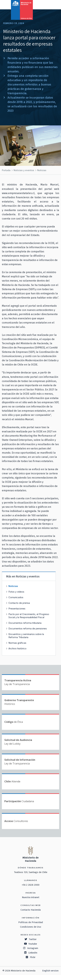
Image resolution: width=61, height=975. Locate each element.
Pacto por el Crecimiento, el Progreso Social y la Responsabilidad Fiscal (28, 616)
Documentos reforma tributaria (24, 622)
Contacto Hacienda (30, 909)
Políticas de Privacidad (30, 922)
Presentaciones (16, 608)
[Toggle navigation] (45, 4)
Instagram (32, 948)
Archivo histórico (17, 648)
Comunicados (15, 597)
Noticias (41, 170)
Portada (6, 170)
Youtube (32, 943)
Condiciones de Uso (30, 926)
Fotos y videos (16, 591)
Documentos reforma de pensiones (27, 628)
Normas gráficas (17, 642)
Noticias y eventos (24, 170)
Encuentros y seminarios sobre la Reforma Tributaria (26, 636)
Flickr (33, 957)
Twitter (33, 939)
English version (50, 970)
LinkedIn (32, 952)
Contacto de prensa (19, 602)
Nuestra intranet (30, 897)
